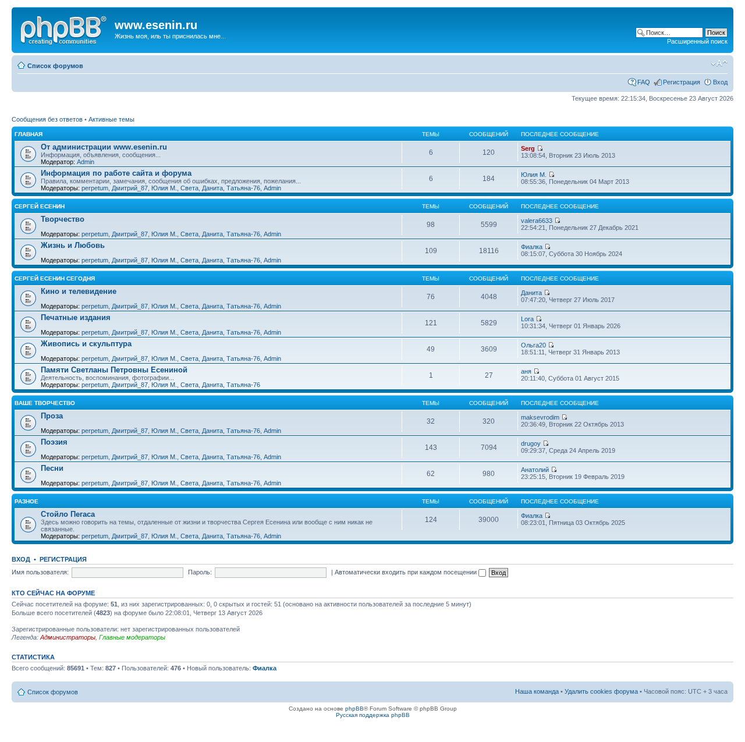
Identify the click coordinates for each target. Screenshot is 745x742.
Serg (528, 148)
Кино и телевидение (78, 291)
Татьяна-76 (243, 187)
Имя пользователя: (40, 572)
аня (526, 371)
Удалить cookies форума (601, 691)
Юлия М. (164, 187)
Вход (720, 82)
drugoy (531, 443)
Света (189, 187)
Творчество (62, 219)
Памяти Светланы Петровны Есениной (114, 369)
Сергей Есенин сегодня (55, 278)
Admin (85, 161)
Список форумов (55, 65)
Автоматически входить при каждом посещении (406, 572)
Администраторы (67, 637)
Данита (212, 187)
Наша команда (537, 691)
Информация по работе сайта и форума (116, 173)
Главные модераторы (132, 637)
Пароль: (200, 572)
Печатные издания (76, 317)
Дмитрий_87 (130, 187)
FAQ (643, 82)
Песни (52, 468)
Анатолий (535, 469)
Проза (52, 415)
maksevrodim (540, 417)
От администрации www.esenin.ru (104, 147)
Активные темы (111, 119)
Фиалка (531, 246)
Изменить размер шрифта (719, 63)
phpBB (354, 708)
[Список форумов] (65, 28)
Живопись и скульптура (86, 343)
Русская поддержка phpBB (373, 715)
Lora (527, 318)
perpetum (94, 187)
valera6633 (536, 220)
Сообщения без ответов (47, 119)
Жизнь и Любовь (73, 245)
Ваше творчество (45, 403)
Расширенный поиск (697, 41)
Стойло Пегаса (68, 514)
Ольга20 (533, 345)
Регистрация (681, 82)
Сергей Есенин (40, 206)
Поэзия (54, 442)
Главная (28, 134)
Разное (26, 501)
